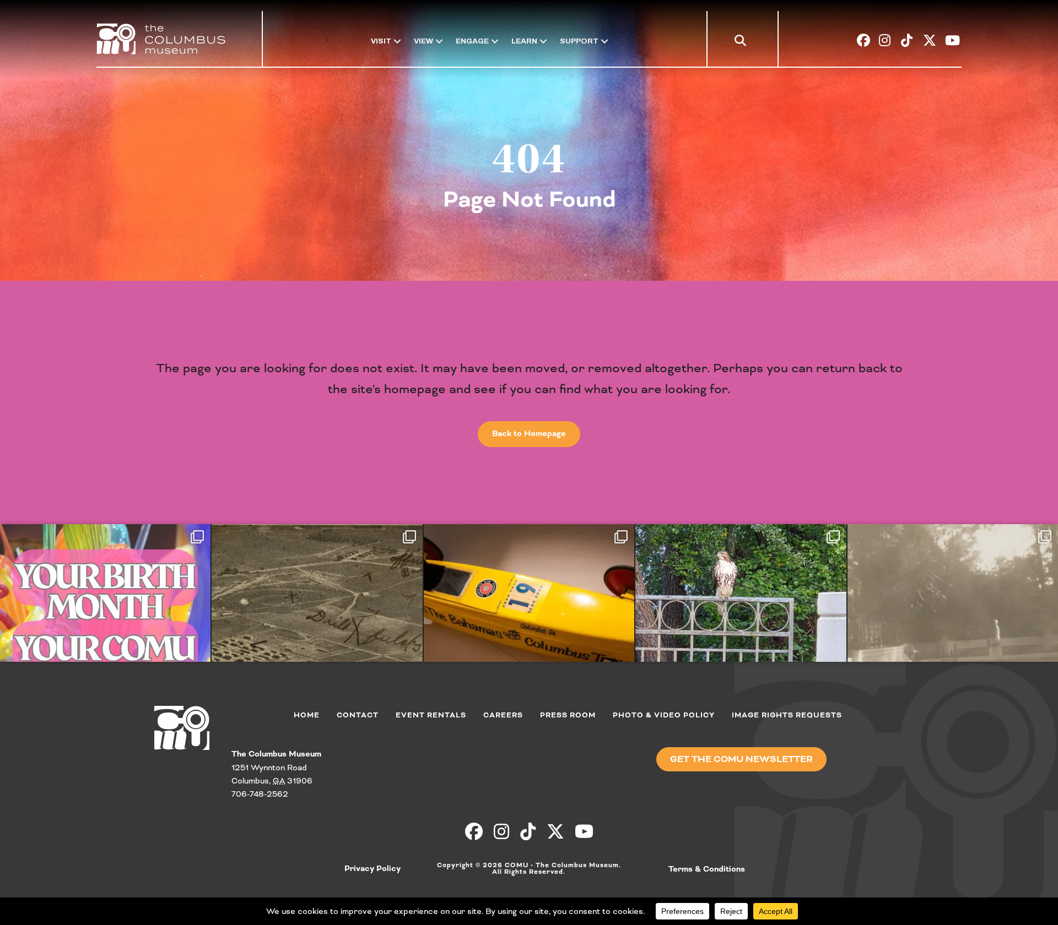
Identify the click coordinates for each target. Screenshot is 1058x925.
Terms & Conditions (706, 869)
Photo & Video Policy (664, 715)
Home (307, 715)
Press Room (568, 715)
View (423, 41)
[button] (742, 43)
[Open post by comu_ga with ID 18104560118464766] (317, 629)
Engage (472, 41)
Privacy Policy (372, 868)
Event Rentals (431, 715)
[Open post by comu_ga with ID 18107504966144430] (740, 629)
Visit (381, 41)
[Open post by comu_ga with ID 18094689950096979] (529, 629)
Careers (503, 715)
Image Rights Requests (787, 715)
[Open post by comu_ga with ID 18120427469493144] (953, 629)
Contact (358, 715)
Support (579, 41)
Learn (524, 41)
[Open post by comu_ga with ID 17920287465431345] (105, 629)
